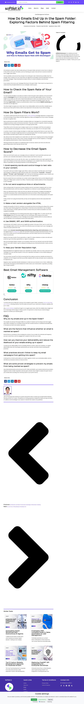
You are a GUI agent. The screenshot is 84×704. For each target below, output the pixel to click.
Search (60, 2)
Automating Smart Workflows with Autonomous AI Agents (14, 632)
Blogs (42, 8)
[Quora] (71, 685)
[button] (5, 65)
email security (16, 231)
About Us (36, 8)
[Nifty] (28, 277)
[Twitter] (64, 685)
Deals (47, 8)
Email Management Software (42, 14)
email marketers (10, 308)
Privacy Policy (45, 683)
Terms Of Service (46, 685)
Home (29, 8)
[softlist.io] (14, 8)
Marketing (50, 701)
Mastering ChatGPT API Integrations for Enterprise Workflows (40, 664)
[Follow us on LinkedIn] (76, 2)
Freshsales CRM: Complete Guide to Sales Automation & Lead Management (41, 633)
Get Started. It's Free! (45, 290)
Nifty (28, 285)
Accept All (34, 699)
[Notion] (12, 281)
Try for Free (28, 290)
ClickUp (45, 285)
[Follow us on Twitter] (71, 2)
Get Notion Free (11, 290)
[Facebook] (61, 685)
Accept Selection (42, 699)
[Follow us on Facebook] (69, 2)
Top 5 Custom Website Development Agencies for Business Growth (14, 664)
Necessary (35, 701)
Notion (12, 285)
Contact (53, 8)
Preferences (42, 701)
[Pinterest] (66, 685)
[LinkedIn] (69, 685)
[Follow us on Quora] (78, 2)
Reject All (50, 699)
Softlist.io (8, 680)
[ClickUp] (45, 278)
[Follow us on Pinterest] (73, 2)
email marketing (31, 115)
